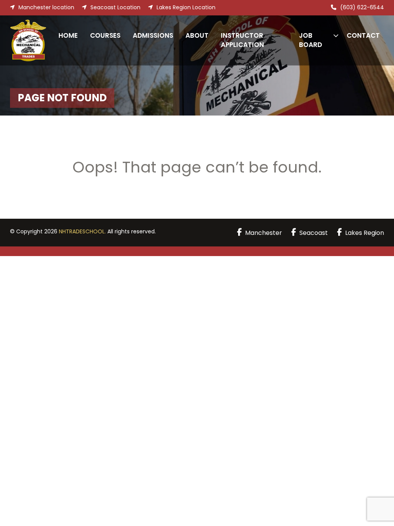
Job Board (310, 40)
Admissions (153, 35)
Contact (363, 35)
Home (68, 35)
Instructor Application (242, 40)
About (197, 35)
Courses (105, 35)
